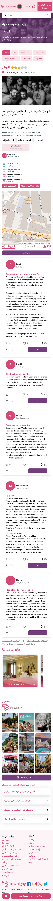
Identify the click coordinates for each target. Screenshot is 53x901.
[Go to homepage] (10, 6)
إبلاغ (49, 246)
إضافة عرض (34, 853)
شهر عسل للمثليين (10, 853)
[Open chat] (33, 6)
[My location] (6, 896)
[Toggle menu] (2, 6)
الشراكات (32, 840)
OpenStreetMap (35, 243)
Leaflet (23, 243)
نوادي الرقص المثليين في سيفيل (18, 810)
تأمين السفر (7, 872)
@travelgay (16, 708)
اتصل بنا (5, 843)
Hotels (6, 53)
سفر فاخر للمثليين (10, 866)
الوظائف (32, 856)
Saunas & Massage (11, 59)
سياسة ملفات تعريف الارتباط (11, 860)
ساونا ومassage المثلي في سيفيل (19, 791)
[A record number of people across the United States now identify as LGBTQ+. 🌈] (10, 763)
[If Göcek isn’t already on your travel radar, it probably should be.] (10, 722)
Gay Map (38, 59)
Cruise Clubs (39, 53)
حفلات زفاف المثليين (11, 849)
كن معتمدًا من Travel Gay (38, 860)
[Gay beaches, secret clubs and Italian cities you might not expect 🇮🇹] (26, 722)
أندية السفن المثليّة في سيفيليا (17, 801)
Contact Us (27, 186)
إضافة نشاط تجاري (37, 846)
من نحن (5, 840)
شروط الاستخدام (9, 856)
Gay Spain (12, 25)
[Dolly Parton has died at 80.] (43, 722)
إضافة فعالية (34, 849)
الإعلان (31, 843)
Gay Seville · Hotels (14, 819)
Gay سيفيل (25, 25)
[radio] (12, 67)
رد (38, 349)
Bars (14, 53)
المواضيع (6, 875)
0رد (11, 349)
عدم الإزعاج (7, 869)
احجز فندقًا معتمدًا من (29, 896)
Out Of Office (9, 846)
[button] (29, 220)
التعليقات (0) (29, 246)
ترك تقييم (26, 253)
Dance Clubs (25, 53)
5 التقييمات (11, 186)
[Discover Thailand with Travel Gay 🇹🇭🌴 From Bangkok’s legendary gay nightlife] (10, 743)
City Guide (27, 59)
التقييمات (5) (8, 246)
